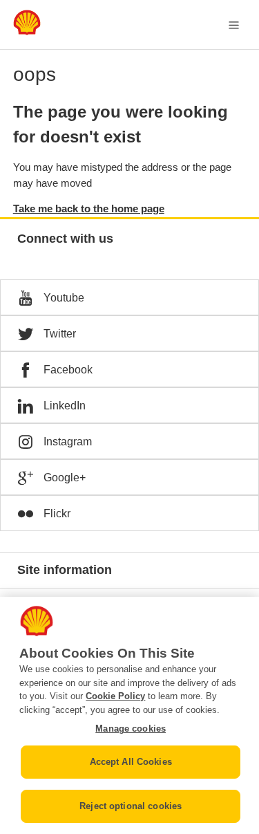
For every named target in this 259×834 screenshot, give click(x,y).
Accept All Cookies (131, 762)
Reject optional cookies (130, 806)
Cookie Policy (115, 696)
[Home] (27, 31)
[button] (129, 297)
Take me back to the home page (88, 208)
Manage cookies (130, 728)
